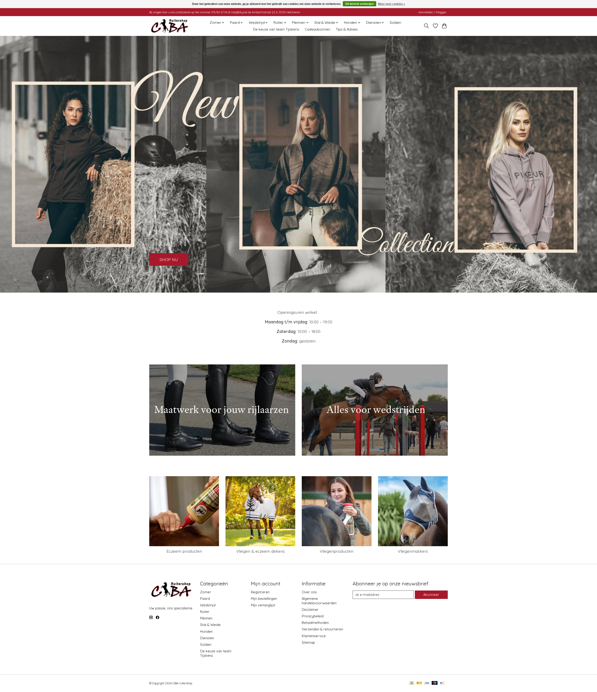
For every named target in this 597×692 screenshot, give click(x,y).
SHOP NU (169, 259)
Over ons (309, 592)
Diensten (207, 638)
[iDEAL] (419, 683)
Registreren (260, 592)
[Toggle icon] (426, 26)
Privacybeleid (312, 616)
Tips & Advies (347, 29)
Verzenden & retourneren (322, 629)
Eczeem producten (184, 551)
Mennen (206, 618)
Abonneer (431, 594)
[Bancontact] (442, 683)
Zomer (205, 592)
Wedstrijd (207, 605)
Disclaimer (310, 609)
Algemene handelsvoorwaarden (319, 600)
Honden (206, 631)
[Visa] (427, 683)
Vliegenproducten (336, 551)
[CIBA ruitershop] (169, 26)
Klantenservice (314, 636)
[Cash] (412, 683)
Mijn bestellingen (264, 598)
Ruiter (204, 611)
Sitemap (308, 642)
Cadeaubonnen (317, 29)
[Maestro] (435, 683)
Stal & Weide (210, 624)
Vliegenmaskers (413, 551)
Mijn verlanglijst (263, 605)
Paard (205, 598)
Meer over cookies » (391, 4)
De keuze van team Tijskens (276, 29)
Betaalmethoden (315, 622)
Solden (395, 22)
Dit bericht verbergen (359, 4)
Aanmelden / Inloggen (432, 12)
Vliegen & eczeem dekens (260, 551)
